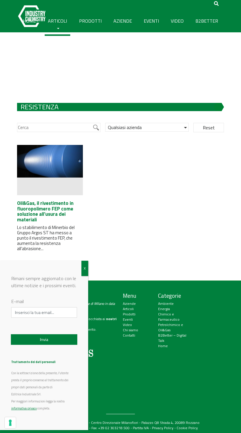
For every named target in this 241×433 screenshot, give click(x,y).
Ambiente (166, 303)
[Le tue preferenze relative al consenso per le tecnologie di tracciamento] (10, 422)
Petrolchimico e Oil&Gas (170, 327)
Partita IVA (141, 428)
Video (127, 324)
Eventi (128, 319)
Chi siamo (130, 330)
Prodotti (129, 314)
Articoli (128, 309)
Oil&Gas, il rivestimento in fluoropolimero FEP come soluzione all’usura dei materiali (45, 211)
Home (163, 346)
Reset (209, 127)
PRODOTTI (90, 20)
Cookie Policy (187, 428)
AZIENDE (122, 20)
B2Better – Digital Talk (172, 337)
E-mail (17, 301)
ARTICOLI (57, 20)
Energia (164, 309)
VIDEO (177, 20)
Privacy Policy (162, 428)
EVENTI (151, 20)
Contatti (129, 335)
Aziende (129, 303)
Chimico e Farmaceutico (169, 316)
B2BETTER (206, 20)
